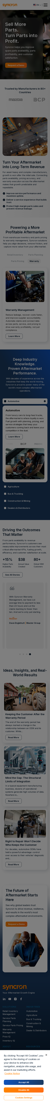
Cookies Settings (23, 1097)
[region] (25, 1077)
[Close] (46, 1055)
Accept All (23, 1082)
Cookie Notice (12, 1073)
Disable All (23, 1090)
